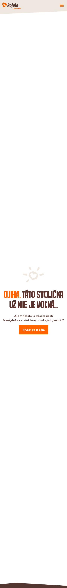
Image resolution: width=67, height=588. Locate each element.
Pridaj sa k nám (34, 329)
